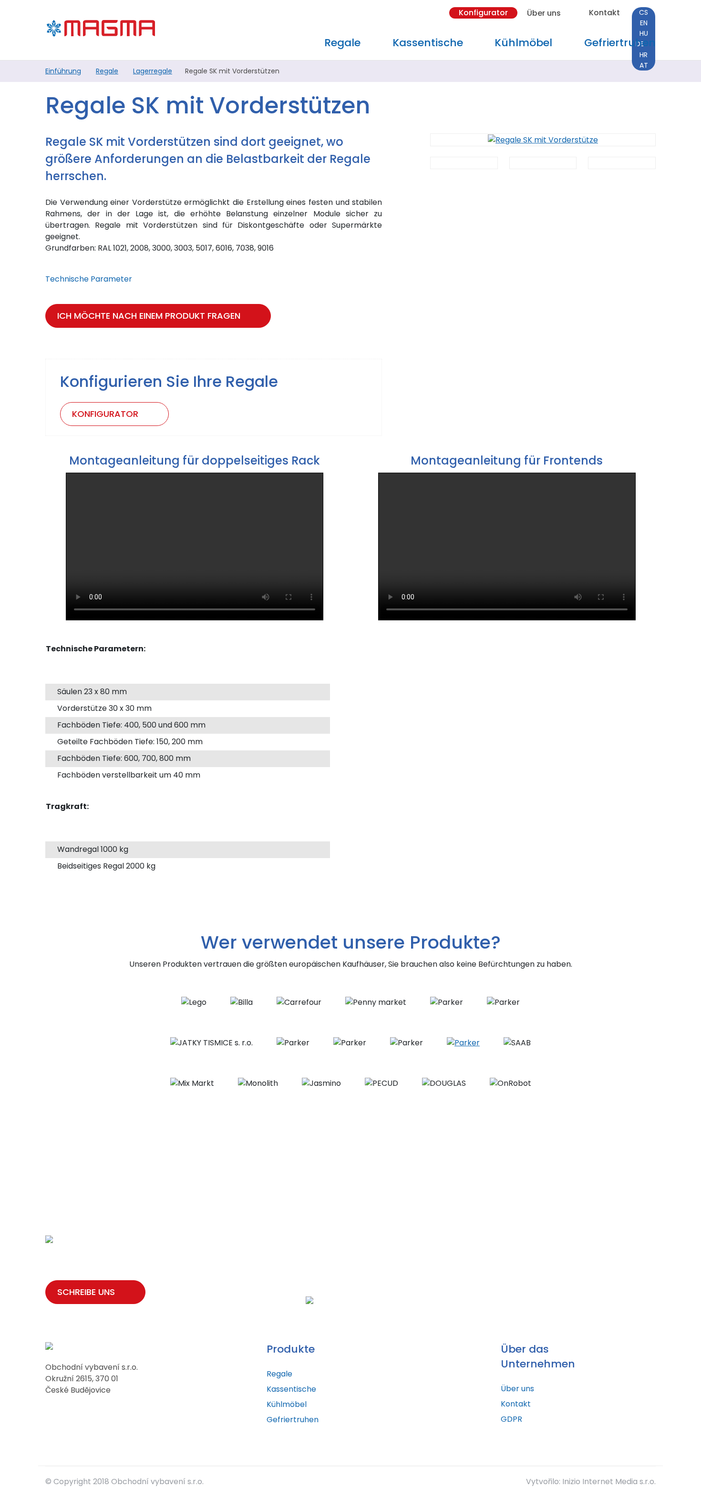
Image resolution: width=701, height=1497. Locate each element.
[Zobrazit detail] (464, 163)
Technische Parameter (89, 278)
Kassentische (291, 1389)
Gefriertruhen (620, 42)
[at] (643, 65)
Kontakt (604, 13)
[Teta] (463, 1042)
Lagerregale (152, 71)
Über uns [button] (544, 13)
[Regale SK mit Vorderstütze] (543, 139)
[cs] (643, 12)
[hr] (643, 55)
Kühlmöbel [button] (523, 42)
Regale (107, 71)
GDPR (511, 1419)
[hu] (643, 33)
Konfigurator (483, 12)
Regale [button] (342, 42)
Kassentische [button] (427, 42)
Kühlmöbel (287, 1404)
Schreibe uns (86, 1292)
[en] (643, 23)
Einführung (63, 71)
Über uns (517, 1388)
